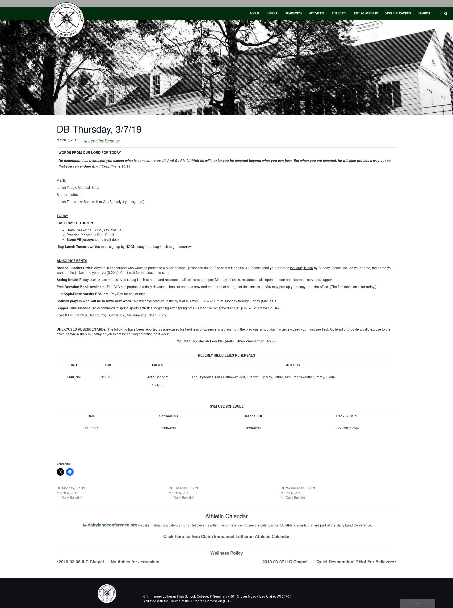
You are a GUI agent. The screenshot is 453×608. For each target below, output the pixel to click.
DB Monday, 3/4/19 (71, 488)
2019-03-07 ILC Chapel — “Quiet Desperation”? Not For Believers (328, 561)
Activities (316, 13)
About (254, 13)
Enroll (272, 13)
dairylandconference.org (112, 525)
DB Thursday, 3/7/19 (99, 128)
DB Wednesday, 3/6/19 (298, 488)
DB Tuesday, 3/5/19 (183, 488)
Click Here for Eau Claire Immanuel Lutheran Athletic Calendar (226, 536)
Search (424, 13)
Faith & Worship (366, 13)
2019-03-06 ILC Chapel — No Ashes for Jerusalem (109, 561)
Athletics (338, 13)
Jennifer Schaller (104, 141)
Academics (293, 13)
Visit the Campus (398, 13)
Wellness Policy (226, 553)
